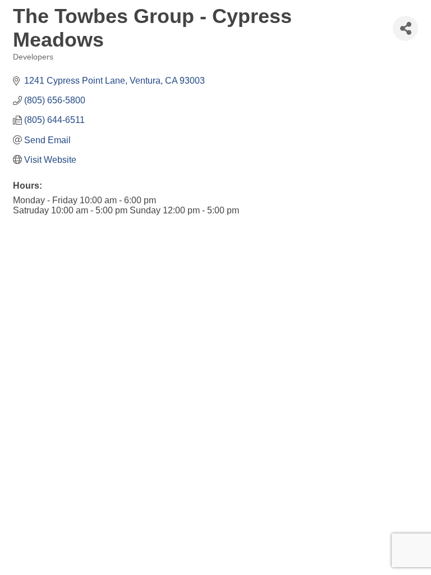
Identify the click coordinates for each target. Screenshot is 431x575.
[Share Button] (405, 28)
